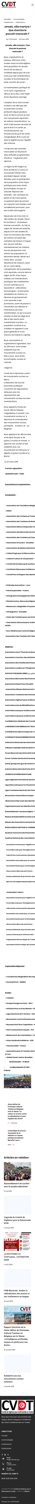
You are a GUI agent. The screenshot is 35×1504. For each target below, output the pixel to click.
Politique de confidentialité (10, 1501)
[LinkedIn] (5, 1454)
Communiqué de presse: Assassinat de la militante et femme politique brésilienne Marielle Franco (17, 1135)
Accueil (4, 1435)
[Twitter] (8, 1454)
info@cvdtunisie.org (13, 1459)
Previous (14, 1123)
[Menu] (33, 5)
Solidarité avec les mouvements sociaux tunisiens (14, 1379)
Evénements (9, 22)
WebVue (27, 1491)
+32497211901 (11, 1465)
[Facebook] (2, 1454)
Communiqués (19, 19)
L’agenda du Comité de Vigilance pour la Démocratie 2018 (17, 1220)
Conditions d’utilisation (8, 1497)
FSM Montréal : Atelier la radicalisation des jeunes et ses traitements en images (17, 1293)
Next (9, 1144)
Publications (20, 22)
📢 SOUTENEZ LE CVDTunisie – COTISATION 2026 (16, 1257)
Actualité (7, 19)
